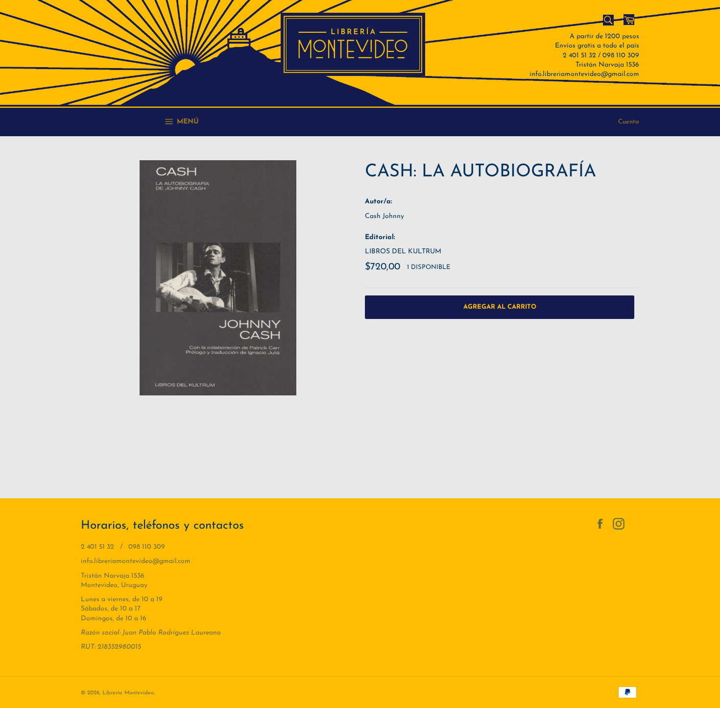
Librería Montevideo (128, 693)
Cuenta (628, 122)
